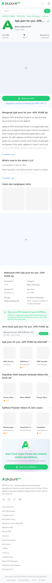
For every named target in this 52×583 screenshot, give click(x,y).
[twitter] (14, 499)
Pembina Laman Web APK (12, 523)
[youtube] (20, 499)
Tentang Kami (7, 557)
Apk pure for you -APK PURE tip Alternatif (24, 342)
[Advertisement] (26, 68)
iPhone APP (6, 531)
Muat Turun (43, 333)
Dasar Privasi (11, 580)
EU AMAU (42, 580)
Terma (34, 580)
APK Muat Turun (8, 519)
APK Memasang (8, 511)
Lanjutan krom (8, 515)
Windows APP (7, 527)
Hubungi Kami (7, 569)
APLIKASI (21, 16)
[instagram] (9, 499)
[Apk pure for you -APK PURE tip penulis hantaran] (13, 199)
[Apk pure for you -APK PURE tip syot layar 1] (37, 199)
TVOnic (5, 548)
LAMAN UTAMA (8, 16)
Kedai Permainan (9, 540)
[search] (47, 11)
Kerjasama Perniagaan (11, 565)
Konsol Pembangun (10, 561)
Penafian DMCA (23, 580)
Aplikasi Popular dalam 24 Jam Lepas (22, 407)
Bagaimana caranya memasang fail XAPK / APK (25, 103)
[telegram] (3, 499)
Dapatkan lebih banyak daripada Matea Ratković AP (25, 376)
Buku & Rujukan (33, 16)
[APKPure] (11, 3)
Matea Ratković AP (23, 27)
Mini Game (6, 544)
